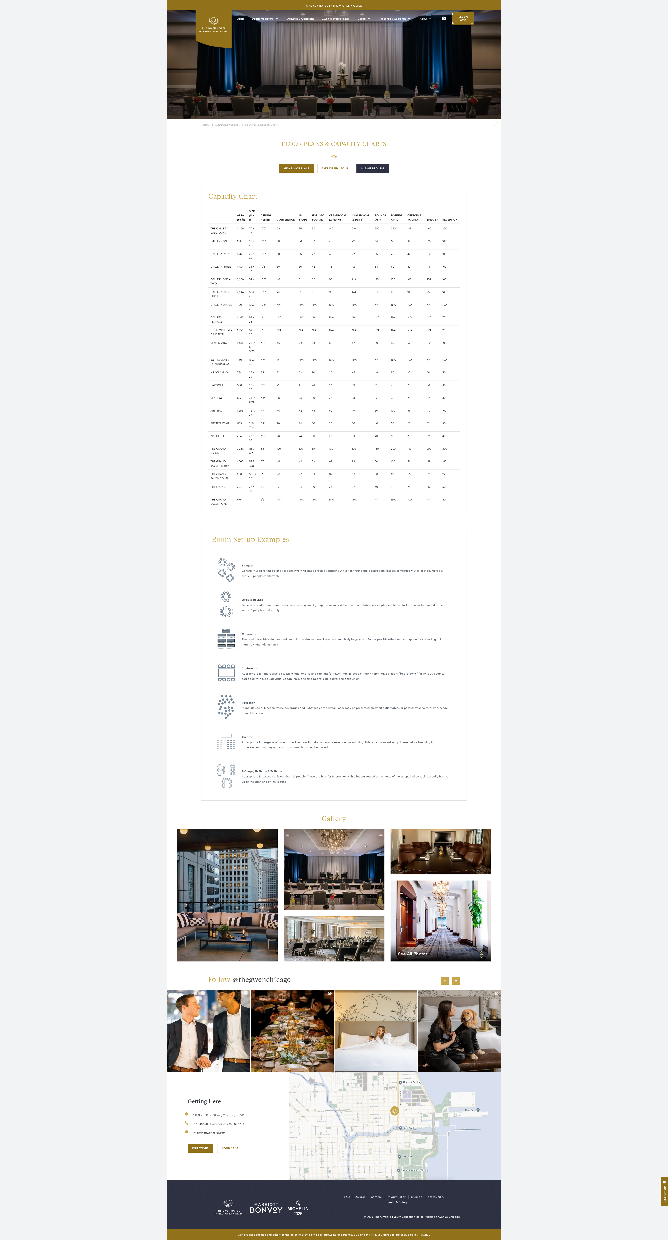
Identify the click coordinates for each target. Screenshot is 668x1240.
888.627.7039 (237, 1124)
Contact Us (230, 1148)
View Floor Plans (296, 168)
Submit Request (372, 168)
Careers (376, 1197)
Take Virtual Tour (335, 168)
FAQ (347, 1197)
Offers (240, 18)
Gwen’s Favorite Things (335, 18)
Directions (200, 1148)
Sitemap (416, 1197)
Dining (361, 18)
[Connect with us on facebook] (445, 981)
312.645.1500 (201, 1124)
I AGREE (424, 1234)
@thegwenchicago (261, 980)
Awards (360, 1197)
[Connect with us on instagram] (456, 981)
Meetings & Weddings (392, 18)
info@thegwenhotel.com (209, 1132)
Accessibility (436, 1197)
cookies (261, 1234)
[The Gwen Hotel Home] (214, 30)
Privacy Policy (396, 1197)
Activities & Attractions (300, 18)
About (423, 18)
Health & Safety (397, 1202)
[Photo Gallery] (443, 18)
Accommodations (262, 18)
